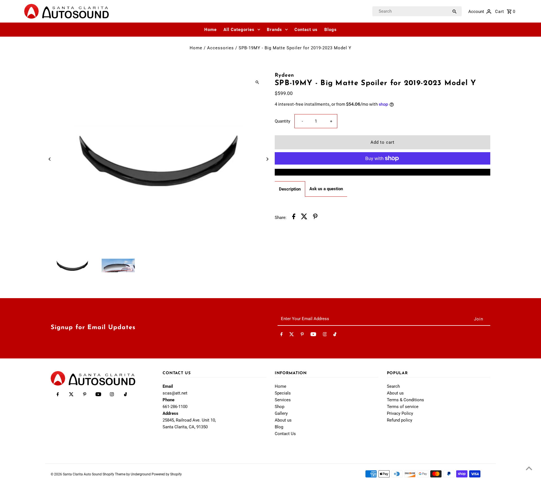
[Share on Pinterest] (315, 217)
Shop (279, 406)
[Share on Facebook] (293, 217)
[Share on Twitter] (304, 217)
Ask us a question (326, 188)
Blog (279, 426)
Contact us (306, 29)
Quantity (282, 121)
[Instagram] (325, 335)
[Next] (267, 159)
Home (210, 29)
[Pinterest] (302, 335)
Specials (283, 393)
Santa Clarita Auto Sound (83, 474)
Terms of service (402, 406)
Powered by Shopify (167, 474)
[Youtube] (313, 335)
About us (283, 420)
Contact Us (285, 433)
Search (393, 386)
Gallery (281, 413)
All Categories (238, 29)
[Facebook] (281, 335)
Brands (274, 29)
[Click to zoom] (257, 82)
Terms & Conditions (405, 399)
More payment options (382, 172)
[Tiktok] (334, 335)
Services (283, 399)
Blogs (330, 29)
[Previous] (50, 159)
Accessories (220, 47)
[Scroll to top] (529, 468)
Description (290, 189)
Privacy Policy (400, 413)
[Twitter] (291, 335)
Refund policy (399, 420)
